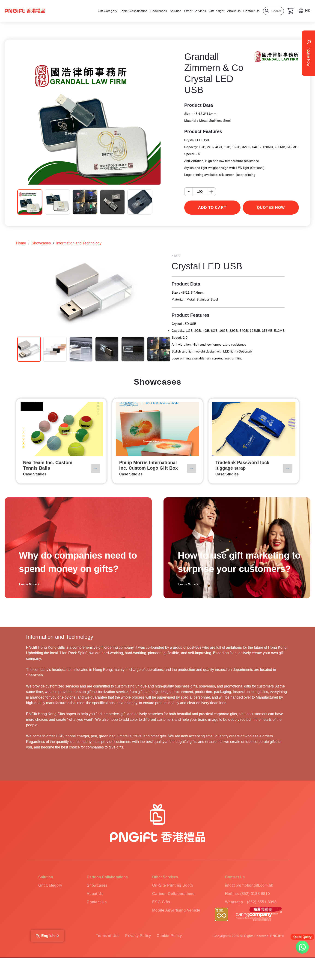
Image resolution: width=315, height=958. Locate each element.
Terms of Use (108, 936)
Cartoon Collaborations (173, 894)
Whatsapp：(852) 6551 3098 (251, 902)
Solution (175, 11)
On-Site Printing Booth (172, 885)
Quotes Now (271, 208)
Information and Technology (78, 243)
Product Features (203, 131)
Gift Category (107, 11)
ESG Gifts (161, 902)
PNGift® (277, 936)
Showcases (158, 11)
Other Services (195, 11)
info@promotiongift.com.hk (249, 885)
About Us (234, 11)
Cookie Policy (169, 936)
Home (21, 243)
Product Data (198, 105)
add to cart (212, 208)
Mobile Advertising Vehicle (176, 910)
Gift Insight (216, 11)
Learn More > (29, 584)
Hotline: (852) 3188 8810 (247, 894)
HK (307, 11)
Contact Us (251, 11)
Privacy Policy (138, 936)
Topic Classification (134, 11)
